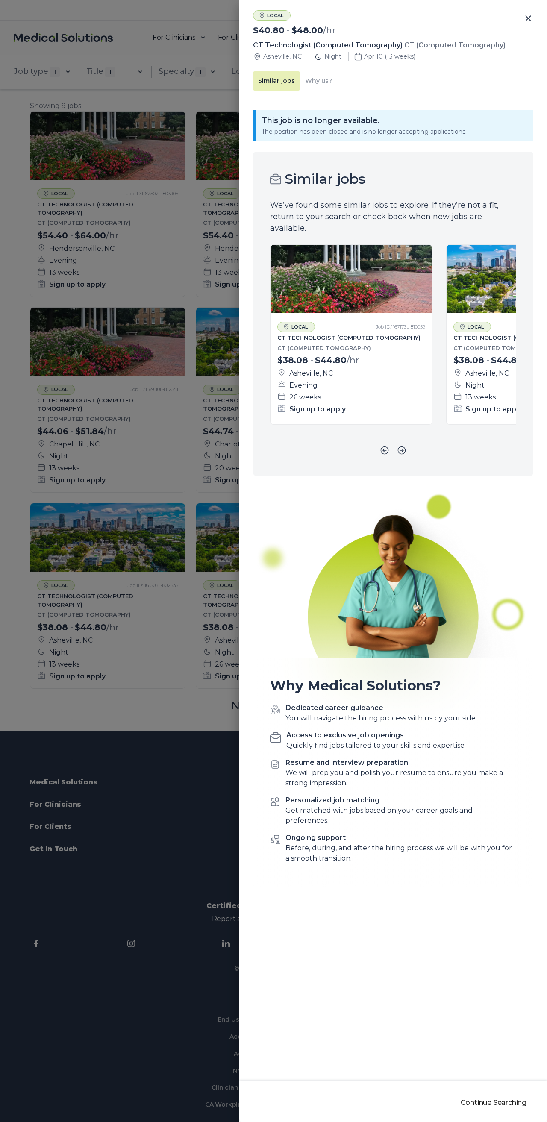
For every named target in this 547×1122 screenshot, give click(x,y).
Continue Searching (493, 1103)
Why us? (318, 81)
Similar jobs (276, 81)
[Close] (528, 18)
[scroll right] (401, 450)
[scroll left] (384, 450)
